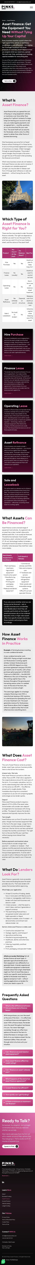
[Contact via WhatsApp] (3, 1262)
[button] (31, 7)
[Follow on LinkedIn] (3, 1182)
